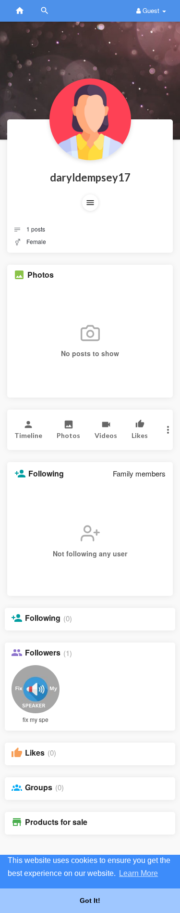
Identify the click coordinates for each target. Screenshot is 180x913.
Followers (42, 652)
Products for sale (56, 822)
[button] (90, 202)
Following (42, 618)
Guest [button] (151, 10)
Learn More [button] (138, 873)
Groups (38, 787)
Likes (35, 752)
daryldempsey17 (90, 177)
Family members (139, 473)
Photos (40, 274)
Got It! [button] (90, 900)
